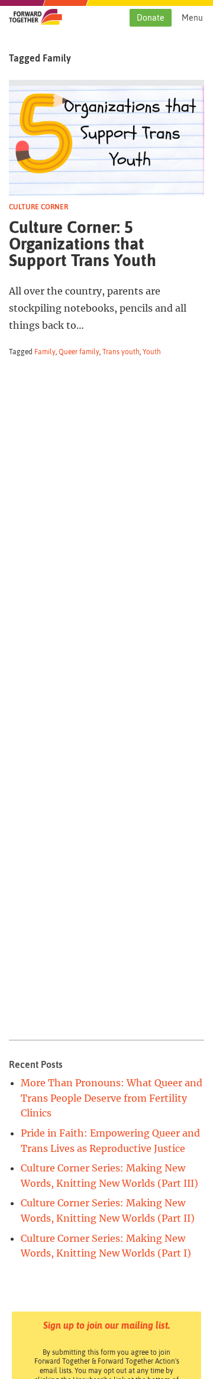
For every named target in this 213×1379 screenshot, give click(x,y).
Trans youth (121, 352)
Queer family (79, 352)
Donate (150, 17)
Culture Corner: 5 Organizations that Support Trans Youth (82, 244)
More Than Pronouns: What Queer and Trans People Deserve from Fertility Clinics (111, 1098)
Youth (152, 352)
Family (45, 352)
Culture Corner (38, 207)
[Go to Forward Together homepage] (35, 21)
